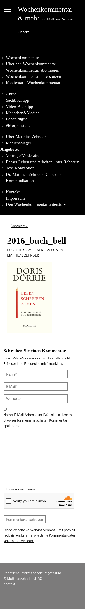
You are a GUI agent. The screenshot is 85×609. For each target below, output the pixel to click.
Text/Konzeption (20, 168)
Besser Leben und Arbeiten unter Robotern (42, 161)
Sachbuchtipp (17, 100)
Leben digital (17, 119)
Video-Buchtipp (19, 106)
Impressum (15, 198)
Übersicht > (19, 225)
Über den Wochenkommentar (31, 63)
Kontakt (13, 191)
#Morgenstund (18, 125)
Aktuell (12, 94)
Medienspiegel (18, 143)
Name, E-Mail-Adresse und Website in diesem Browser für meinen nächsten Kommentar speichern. (38, 420)
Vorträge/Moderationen (26, 155)
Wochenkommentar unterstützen (33, 76)
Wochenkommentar (22, 57)
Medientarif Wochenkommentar (33, 82)
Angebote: (9, 149)
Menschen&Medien (23, 112)
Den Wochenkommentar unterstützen (37, 204)
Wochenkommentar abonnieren (32, 70)
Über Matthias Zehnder (26, 136)
